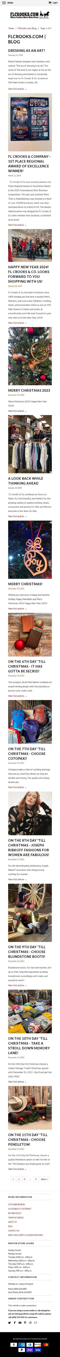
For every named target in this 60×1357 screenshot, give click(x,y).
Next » (44, 1179)
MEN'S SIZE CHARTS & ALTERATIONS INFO (25, 1235)
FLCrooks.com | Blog (27, 39)
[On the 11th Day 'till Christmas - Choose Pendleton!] (30, 1130)
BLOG (10, 1226)
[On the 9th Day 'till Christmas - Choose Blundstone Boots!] (30, 942)
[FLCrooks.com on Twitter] (9, 1322)
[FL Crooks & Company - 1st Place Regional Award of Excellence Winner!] (30, 151)
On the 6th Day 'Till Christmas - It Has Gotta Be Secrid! (27, 666)
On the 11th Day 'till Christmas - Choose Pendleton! (28, 1139)
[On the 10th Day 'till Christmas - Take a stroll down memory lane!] (30, 1033)
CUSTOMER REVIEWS (16, 1204)
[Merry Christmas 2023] (30, 385)
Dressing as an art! (26, 51)
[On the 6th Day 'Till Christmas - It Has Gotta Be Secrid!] (30, 657)
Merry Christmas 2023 (29, 390)
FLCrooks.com (25, 1339)
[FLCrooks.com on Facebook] (15, 1322)
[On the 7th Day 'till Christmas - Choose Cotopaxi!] (30, 744)
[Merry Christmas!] (30, 579)
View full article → (17, 88)
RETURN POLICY (14, 1213)
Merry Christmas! (25, 584)
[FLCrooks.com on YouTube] (20, 1322)
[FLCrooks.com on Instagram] (30, 1322)
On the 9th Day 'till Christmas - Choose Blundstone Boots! (27, 952)
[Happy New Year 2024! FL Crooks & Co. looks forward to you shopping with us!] (30, 262)
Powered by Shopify (39, 1339)
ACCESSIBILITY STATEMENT (19, 1209)
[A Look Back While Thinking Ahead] (30, 473)
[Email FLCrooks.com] (35, 1322)
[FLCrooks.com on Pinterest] (25, 1322)
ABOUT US (12, 1222)
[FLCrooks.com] (30, 15)
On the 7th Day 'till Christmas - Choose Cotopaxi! (27, 753)
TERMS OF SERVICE (16, 1217)
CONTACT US (13, 1231)
